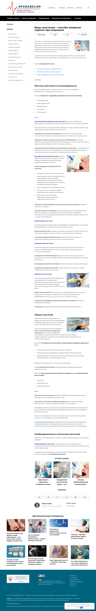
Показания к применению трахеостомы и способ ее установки (58, 532)
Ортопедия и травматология (17, 63)
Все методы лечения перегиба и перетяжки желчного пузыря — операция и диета (36, 561)
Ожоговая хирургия (14, 57)
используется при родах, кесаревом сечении (63, 296)
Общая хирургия (13, 53)
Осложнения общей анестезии (44, 422)
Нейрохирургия (13, 50)
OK (81, 607)
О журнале (51, 7)
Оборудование (43, 18)
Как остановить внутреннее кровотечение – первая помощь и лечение (36, 537)
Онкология (11, 60)
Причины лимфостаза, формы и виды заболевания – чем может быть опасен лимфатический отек (15, 537)
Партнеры (70, 7)
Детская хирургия (13, 37)
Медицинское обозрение (61, 18)
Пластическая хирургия (15, 73)
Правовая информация (76, 582)
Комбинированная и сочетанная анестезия (50, 74)
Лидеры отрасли (13, 18)
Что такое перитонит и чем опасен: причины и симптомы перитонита (79, 563)
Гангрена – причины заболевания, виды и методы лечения (78, 536)
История (78, 18)
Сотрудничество (74, 579)
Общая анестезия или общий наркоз (48, 71)
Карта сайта (73, 584)
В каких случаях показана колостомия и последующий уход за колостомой (15, 562)
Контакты (79, 7)
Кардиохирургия (13, 44)
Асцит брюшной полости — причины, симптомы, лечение (59, 562)
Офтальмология (13, 70)
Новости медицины (29, 18)
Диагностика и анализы (15, 40)
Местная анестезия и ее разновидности (49, 69)
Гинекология (12, 34)
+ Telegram (61, 7)
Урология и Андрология (15, 80)
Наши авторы (74, 577)
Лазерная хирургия (14, 47)
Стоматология (12, 77)
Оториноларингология (15, 67)
